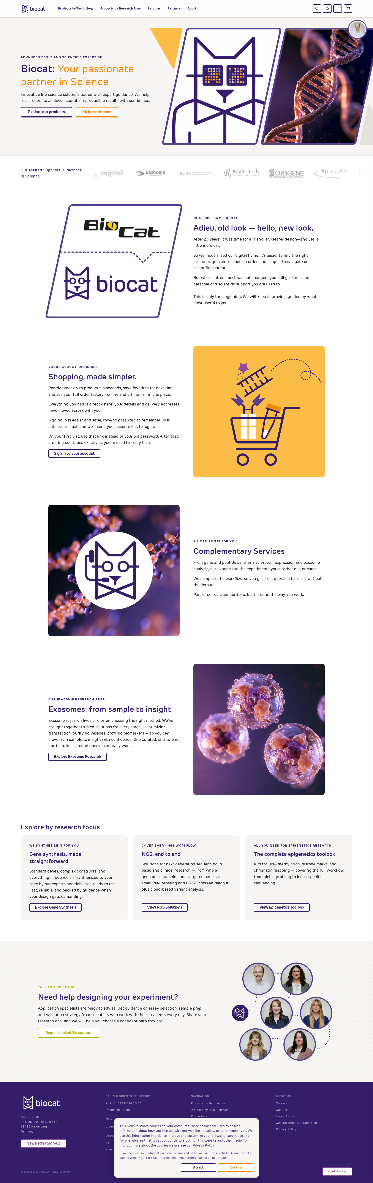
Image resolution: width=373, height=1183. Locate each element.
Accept (198, 1167)
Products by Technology (208, 1103)
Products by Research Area (210, 1110)
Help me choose (97, 111)
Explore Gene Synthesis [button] (55, 907)
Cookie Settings (337, 1171)
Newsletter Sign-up (43, 1143)
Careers (281, 1103)
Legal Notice (285, 1116)
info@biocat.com (118, 1110)
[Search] (317, 8)
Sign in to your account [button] (74, 453)
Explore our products (46, 111)
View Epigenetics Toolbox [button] (281, 907)
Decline (235, 1167)
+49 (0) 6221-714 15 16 (124, 1103)
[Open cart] (348, 8)
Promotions (199, 1116)
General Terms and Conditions (297, 1123)
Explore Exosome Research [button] (77, 756)
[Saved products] (327, 8)
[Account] (337, 8)
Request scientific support (68, 1032)
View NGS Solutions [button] (164, 907)
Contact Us (284, 1110)
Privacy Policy (286, 1129)
